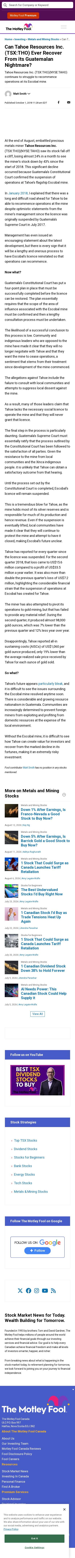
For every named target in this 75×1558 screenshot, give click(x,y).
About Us (8, 1438)
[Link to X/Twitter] (20, 1290)
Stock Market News (15, 1471)
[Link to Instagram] (37, 1290)
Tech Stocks (23, 1183)
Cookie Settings (34, 1547)
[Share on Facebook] (58, 102)
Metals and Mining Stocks (43, 39)
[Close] (64, 1509)
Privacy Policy (11, 1529)
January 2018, (18, 193)
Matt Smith (20, 93)
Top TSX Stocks (25, 1140)
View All (37, 1014)
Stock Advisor (11, 1499)
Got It (34, 1538)
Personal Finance (13, 1481)
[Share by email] (68, 102)
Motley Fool (23, 15)
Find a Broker (11, 1486)
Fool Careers (10, 1459)
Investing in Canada (15, 1476)
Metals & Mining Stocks (31, 1191)
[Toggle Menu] (64, 27)
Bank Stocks (23, 1166)
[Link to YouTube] (45, 1290)
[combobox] (37, 5)
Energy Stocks (24, 1174)
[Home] (2, 1389)
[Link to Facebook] (28, 1290)
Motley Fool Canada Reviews (21, 1448)
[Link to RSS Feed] (53, 1290)
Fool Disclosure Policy (17, 1454)
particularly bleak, (50, 684)
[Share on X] (63, 102)
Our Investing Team (15, 1443)
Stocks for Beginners (29, 1157)
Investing (19, 39)
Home (8, 39)
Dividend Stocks (25, 1149)
